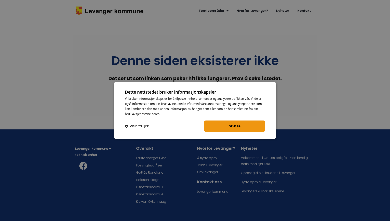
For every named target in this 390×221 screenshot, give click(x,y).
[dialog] (195, 110)
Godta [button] (235, 126)
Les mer (167, 114)
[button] (137, 126)
